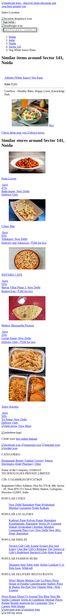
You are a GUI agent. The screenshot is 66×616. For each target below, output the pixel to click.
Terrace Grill (16, 545)
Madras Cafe (32, 580)
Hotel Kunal (55, 552)
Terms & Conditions (32, 599)
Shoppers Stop (17, 564)
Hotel (18, 463)
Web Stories (18, 606)
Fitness (49, 460)
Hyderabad (48, 504)
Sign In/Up (8, 22)
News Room (8, 596)
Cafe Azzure (31, 545)
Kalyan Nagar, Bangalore (41, 520)
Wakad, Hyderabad (20, 526)
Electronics (7, 463)
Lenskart (53, 564)
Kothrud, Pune (17, 520)
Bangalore (28, 504)
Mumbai (14, 507)
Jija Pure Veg (28, 587)
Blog (46, 596)
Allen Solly (32, 564)
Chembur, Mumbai (43, 526)
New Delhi (15, 504)
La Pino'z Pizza (50, 580)
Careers (5, 606)
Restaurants (8, 460)
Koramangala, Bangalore (23, 523)
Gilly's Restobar (37, 549)
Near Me (55, 596)
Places (59, 599)
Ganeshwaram (38, 583)
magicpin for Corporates (33, 603)
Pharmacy (28, 463)
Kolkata (44, 507)
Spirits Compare (10, 599)
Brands (14, 603)
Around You (36, 596)
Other (37, 463)
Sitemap (49, 599)
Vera (51, 603)
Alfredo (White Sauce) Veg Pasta (23, 77)
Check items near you (14, 132)
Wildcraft (27, 568)
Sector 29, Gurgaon (49, 523)
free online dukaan (26, 438)
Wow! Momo (16, 580)
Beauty (20, 460)
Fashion (29, 460)
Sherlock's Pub (38, 552)
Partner (5, 603)
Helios (44, 564)
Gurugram (25, 507)
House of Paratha (19, 583)
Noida (35, 507)
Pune (38, 504)
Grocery (39, 460)
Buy (51, 125)
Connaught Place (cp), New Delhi (28, 530)
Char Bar (22, 549)
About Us (22, 596)
